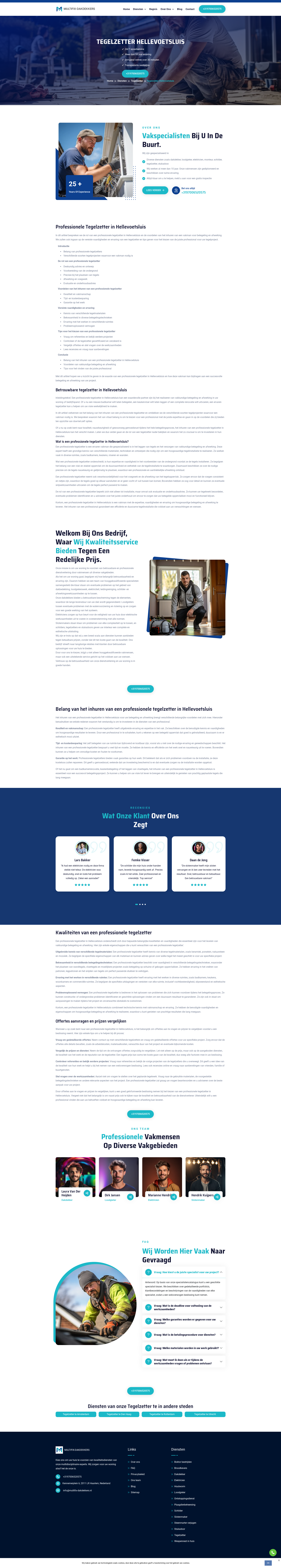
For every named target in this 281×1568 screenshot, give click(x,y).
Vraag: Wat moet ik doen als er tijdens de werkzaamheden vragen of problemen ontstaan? (183, 1361)
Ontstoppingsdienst (184, 1498)
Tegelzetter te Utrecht (205, 1414)
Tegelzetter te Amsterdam (76, 1414)
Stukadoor (179, 1529)
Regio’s (153, 9)
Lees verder (153, 190)
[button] (136, 905)
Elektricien (179, 1480)
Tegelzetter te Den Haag (119, 1414)
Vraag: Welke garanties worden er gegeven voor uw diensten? (185, 1321)
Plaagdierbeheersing (184, 1504)
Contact (190, 9)
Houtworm (179, 1486)
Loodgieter (179, 1492)
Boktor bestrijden (183, 1462)
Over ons (135, 1462)
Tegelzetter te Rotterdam (162, 1414)
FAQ (132, 1468)
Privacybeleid (137, 1474)
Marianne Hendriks (161, 1195)
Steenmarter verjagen (185, 1522)
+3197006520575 (212, 8)
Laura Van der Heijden (70, 1193)
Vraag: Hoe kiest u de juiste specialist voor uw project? (186, 1272)
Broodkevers (180, 1468)
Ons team (135, 1480)
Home (126, 9)
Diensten (138, 9)
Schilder (178, 1510)
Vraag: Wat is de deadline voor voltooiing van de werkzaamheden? (182, 1307)
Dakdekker (179, 1474)
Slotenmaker (180, 1516)
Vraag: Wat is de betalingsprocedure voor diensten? (185, 1334)
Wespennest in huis (184, 1541)
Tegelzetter (180, 1535)
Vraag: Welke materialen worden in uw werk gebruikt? (186, 1348)
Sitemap (134, 1492)
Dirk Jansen (112, 1195)
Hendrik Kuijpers (202, 1195)
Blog (179, 9)
